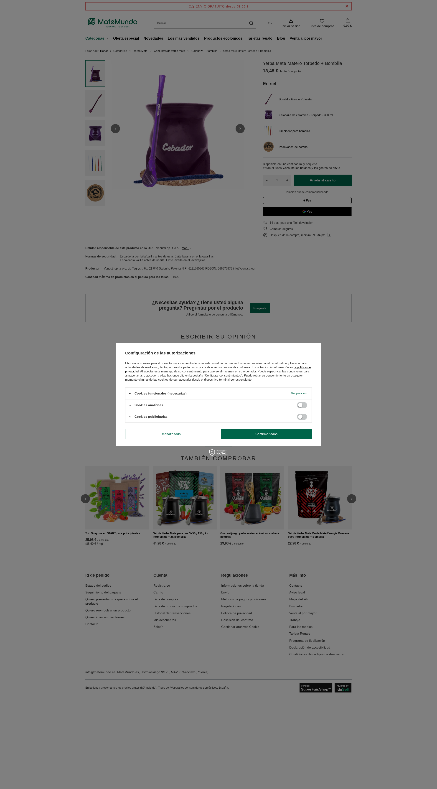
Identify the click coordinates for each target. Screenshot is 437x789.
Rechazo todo (171, 434)
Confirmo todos (266, 434)
